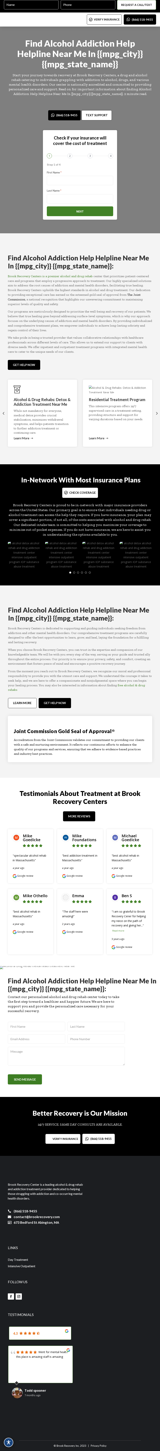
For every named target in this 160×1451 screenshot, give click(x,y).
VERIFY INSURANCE (107, 19)
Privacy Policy (99, 1445)
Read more (118, 930)
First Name (54, 172)
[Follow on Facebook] (11, 1296)
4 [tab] (82, 573)
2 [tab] (74, 573)
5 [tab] (86, 573)
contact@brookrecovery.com (37, 1217)
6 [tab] (90, 573)
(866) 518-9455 (142, 19)
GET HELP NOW (24, 365)
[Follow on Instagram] (19, 1296)
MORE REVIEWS (79, 816)
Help (125, 43)
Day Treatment (18, 1259)
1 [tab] (70, 573)
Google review (25, 875)
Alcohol (59, 43)
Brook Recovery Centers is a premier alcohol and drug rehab (50, 276)
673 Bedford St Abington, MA (36, 1222)
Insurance (108, 480)
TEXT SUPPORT (97, 115)
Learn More (21, 438)
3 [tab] (78, 573)
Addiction (95, 43)
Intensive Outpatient (21, 1266)
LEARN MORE (22, 703)
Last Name (54, 190)
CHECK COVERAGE (82, 492)
